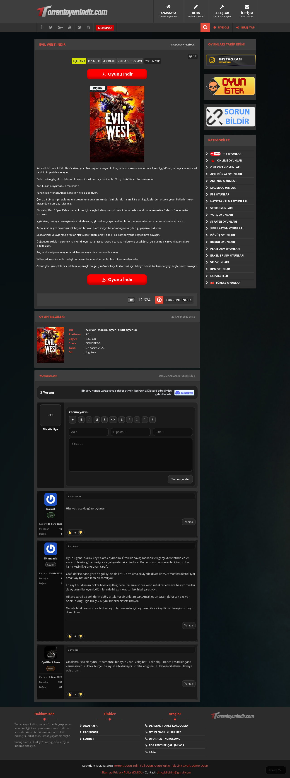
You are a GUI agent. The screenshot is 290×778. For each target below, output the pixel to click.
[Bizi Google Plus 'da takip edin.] (60, 27)
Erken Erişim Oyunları (227, 255)
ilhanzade (50, 558)
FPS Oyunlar (219, 194)
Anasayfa (89, 726)
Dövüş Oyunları (222, 235)
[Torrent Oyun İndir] (233, 719)
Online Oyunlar (229, 160)
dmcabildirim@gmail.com (174, 772)
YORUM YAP (152, 61)
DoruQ (50, 509)
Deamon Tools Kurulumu (167, 726)
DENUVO (105, 28)
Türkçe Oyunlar (227, 283)
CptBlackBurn (50, 662)
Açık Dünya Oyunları (226, 174)
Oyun (112, 330)
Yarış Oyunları (221, 215)
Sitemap (107, 772)
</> (113, 419)
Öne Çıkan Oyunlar (225, 167)
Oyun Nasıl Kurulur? (164, 732)
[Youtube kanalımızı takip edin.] (70, 27)
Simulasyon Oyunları (226, 228)
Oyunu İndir (120, 74)
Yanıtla (188, 522)
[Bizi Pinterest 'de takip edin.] (79, 27)
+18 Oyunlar (226, 154)
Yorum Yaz (276, 770)
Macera (103, 330)
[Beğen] (69, 532)
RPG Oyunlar (220, 269)
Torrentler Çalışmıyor (165, 745)
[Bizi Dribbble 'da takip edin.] (89, 27)
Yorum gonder (180, 479)
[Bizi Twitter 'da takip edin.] (51, 27)
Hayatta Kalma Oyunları (228, 201)
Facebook (90, 732)
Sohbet (88, 739)
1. (137, 419)
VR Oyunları (219, 262)
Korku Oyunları (222, 242)
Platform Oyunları (225, 249)
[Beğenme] (80, 532)
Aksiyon (91, 330)
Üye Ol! (223, 27)
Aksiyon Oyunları (223, 181)
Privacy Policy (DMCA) (128, 772)
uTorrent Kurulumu (163, 739)
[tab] (79, 61)
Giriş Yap (247, 27)
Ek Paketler (219, 276)
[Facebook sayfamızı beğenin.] (41, 27)
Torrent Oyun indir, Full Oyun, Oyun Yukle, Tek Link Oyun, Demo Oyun (161, 766)
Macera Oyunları (223, 188)
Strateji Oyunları (223, 222)
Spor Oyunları (221, 208)
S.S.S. (151, 752)
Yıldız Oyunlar (127, 330)
